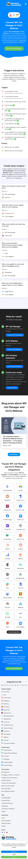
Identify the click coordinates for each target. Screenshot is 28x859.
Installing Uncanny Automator (9, 777)
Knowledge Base (5, 797)
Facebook (2, 832)
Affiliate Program (6, 823)
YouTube (7, 832)
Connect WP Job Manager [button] (14, 335)
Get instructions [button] (12, 387)
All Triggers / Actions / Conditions (10, 775)
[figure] (2, 91)
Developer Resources (7, 803)
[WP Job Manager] (10, 15)
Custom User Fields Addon (8, 783)
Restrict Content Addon (8, 786)
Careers (3, 826)
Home (3, 818)
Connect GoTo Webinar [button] (14, 349)
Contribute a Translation (8, 808)
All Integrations (5, 772)
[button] (26, 4)
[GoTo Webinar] (17, 15)
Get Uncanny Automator (14, 48)
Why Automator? (6, 820)
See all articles (14, 454)
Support (3, 811)
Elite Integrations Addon (8, 791)
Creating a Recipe (6, 780)
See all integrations (14, 632)
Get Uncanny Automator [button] (14, 366)
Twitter (4, 832)
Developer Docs (5, 800)
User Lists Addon (6, 788)
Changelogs (4, 806)
